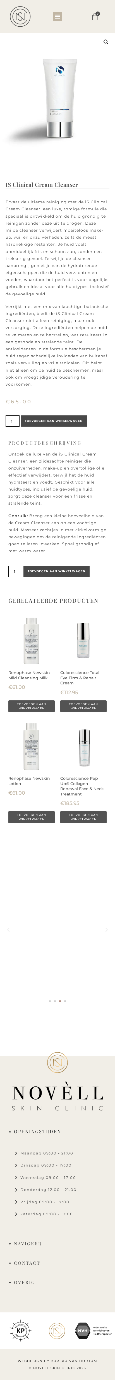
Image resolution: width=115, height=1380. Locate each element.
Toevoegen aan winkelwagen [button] (31, 706)
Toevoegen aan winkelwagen (54, 421)
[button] (57, 16)
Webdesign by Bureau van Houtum (57, 1361)
